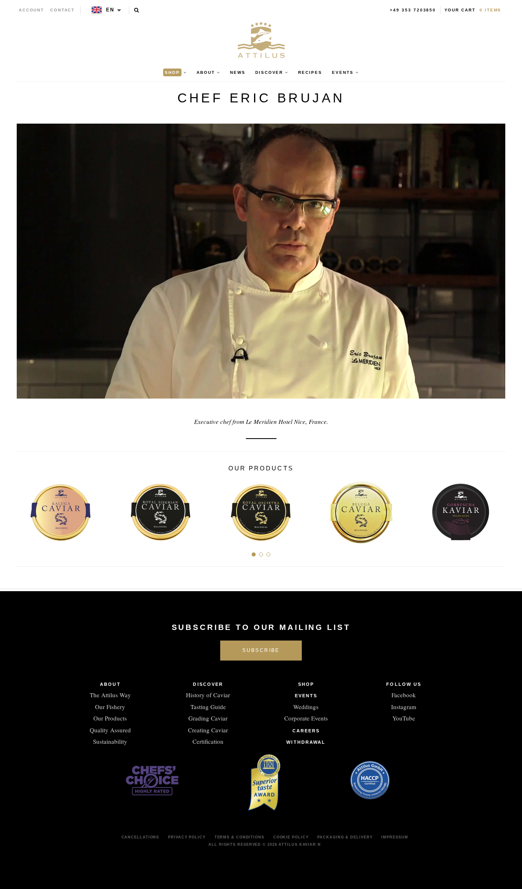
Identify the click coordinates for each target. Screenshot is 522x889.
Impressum (394, 837)
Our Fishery (110, 707)
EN (110, 10)
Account (31, 10)
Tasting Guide (208, 707)
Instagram (403, 707)
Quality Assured (110, 730)
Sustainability (110, 741)
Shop (306, 684)
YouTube (403, 718)
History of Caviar (208, 695)
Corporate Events (306, 718)
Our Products (110, 718)
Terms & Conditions (239, 837)
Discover (208, 684)
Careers (306, 730)
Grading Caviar (208, 718)
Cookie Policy (291, 837)
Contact (62, 10)
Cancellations (140, 837)
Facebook (404, 695)
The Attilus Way (110, 695)
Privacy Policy (187, 837)
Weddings (306, 707)
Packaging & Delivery (344, 837)
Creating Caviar (208, 730)
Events (306, 695)
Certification (207, 741)
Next (496, 509)
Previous (26, 509)
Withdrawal (305, 742)
